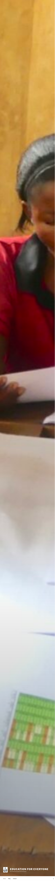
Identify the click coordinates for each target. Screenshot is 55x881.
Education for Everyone (29, 869)
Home (4, 878)
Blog (9, 878)
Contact (15, 878)
